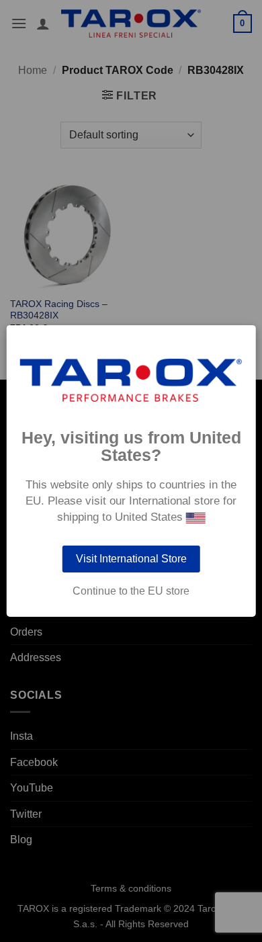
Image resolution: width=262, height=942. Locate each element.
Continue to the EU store (131, 591)
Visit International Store (131, 558)
